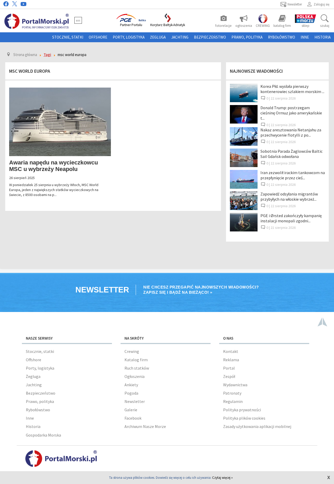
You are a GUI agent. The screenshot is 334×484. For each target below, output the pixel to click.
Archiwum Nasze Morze (145, 426)
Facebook (132, 418)
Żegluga (158, 37)
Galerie (130, 409)
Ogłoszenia (134, 376)
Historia (322, 37)
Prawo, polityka (247, 37)
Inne (305, 37)
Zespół (229, 376)
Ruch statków (136, 368)
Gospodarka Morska (43, 435)
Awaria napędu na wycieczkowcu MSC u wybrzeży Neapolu (53, 165)
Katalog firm (136, 359)
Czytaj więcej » (222, 477)
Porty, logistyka (129, 37)
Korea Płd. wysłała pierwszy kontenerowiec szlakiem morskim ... (292, 89)
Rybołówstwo (281, 37)
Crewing (131, 351)
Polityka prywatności (242, 409)
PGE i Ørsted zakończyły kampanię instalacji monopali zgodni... (291, 218)
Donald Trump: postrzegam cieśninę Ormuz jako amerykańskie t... (291, 113)
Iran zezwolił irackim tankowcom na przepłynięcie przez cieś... (292, 175)
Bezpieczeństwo (210, 37)
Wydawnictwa (235, 384)
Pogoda (131, 393)
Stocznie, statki (67, 37)
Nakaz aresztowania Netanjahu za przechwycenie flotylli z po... (290, 132)
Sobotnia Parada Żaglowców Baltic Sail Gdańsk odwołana (291, 154)
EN (78, 20)
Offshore (98, 37)
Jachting (179, 37)
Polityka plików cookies (244, 418)
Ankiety (131, 384)
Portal (229, 368)
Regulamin (233, 401)
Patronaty (232, 393)
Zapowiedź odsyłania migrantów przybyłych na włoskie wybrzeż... (289, 196)
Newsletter (134, 401)
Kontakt (230, 351)
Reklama (231, 359)
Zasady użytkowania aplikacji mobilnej (257, 426)
